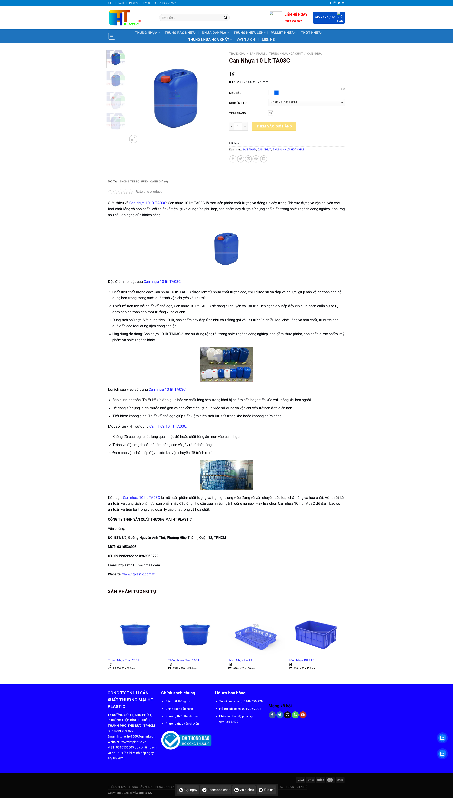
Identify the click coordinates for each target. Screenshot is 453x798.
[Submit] (225, 17)
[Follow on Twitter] (339, 3)
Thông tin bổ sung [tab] (133, 181)
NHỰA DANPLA (214, 33)
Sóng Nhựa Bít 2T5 (301, 660)
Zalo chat (247, 790)
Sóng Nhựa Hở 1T (240, 660)
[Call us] (295, 714)
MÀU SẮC (235, 93)
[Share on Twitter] (240, 158)
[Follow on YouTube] (302, 714)
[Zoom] (133, 139)
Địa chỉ (269, 790)
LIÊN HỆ (268, 39)
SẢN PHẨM (257, 53)
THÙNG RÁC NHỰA (180, 33)
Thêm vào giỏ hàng (274, 126)
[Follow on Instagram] (335, 3)
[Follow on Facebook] (330, 3)
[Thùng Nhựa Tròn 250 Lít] (136, 627)
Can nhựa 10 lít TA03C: (162, 281)
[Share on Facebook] (233, 158)
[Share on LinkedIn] (263, 158)
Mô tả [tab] (112, 181)
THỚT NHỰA (311, 33)
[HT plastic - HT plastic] (131, 17)
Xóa (343, 89)
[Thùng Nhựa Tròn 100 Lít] (196, 627)
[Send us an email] (343, 3)
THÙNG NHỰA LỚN (248, 33)
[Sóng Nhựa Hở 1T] (256, 627)
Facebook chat (219, 790)
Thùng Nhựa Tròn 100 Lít (185, 660)
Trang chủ (237, 53)
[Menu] (111, 36)
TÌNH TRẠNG (237, 113)
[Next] (217, 97)
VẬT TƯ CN (246, 39)
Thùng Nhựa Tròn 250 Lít (125, 660)
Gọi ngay (190, 790)
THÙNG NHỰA (146, 33)
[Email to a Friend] (248, 158)
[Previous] (134, 97)
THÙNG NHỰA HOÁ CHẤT (208, 39)
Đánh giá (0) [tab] (159, 181)
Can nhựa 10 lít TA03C (147, 203)
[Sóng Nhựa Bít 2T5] (316, 627)
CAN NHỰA (314, 53)
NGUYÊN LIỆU (237, 103)
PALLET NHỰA (282, 33)
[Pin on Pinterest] (256, 158)
